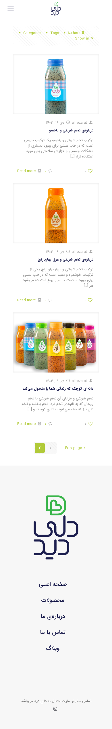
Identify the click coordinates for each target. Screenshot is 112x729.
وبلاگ (52, 648)
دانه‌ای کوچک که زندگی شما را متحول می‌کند (58, 389)
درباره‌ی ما (52, 616)
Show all (82, 39)
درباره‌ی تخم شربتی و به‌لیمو (71, 130)
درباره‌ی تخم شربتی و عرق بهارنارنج (65, 260)
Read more (26, 171)
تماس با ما (52, 632)
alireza (77, 123)
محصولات (52, 600)
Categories (32, 33)
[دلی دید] (56, 8)
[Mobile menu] (11, 8)
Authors (73, 33)
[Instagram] (55, 709)
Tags (54, 33)
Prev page (73, 448)
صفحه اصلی (53, 584)
